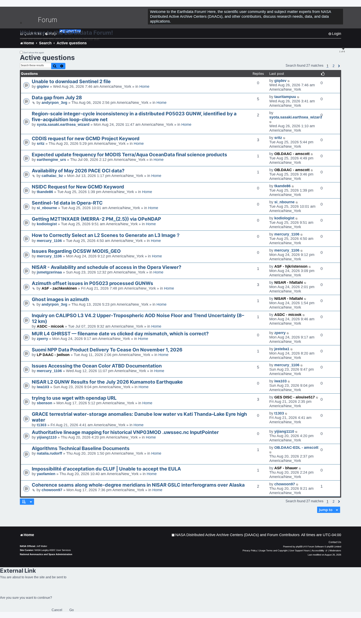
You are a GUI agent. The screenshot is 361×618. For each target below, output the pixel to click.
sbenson (44, 403)
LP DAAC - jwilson (53, 355)
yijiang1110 (47, 437)
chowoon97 (52, 490)
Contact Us (335, 542)
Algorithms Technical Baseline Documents (81, 448)
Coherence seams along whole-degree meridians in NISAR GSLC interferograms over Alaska (138, 485)
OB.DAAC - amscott (292, 154)
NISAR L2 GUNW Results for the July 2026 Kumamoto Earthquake (107, 382)
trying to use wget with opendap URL (74, 398)
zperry (42, 339)
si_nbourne (47, 208)
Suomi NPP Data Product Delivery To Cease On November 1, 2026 (107, 350)
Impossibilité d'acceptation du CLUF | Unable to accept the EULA (106, 469)
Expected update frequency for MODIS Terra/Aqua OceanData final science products (129, 155)
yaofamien (46, 474)
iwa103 (43, 387)
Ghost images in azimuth (60, 299)
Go (71, 610)
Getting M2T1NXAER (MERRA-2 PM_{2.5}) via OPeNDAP (96, 219)
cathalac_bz (52, 176)
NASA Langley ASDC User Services (52, 550)
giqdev (43, 86)
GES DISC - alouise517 (294, 397)
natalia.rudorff (49, 453)
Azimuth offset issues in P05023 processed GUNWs (92, 283)
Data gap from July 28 (57, 97)
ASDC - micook (50, 326)
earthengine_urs (51, 160)
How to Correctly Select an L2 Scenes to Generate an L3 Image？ (106, 235)
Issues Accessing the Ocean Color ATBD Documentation (97, 366)
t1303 (41, 425)
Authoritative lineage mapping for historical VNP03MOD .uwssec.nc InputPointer (125, 432)
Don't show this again (33, 52)
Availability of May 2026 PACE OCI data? (78, 171)
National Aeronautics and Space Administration (46, 554)
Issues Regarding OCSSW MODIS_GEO (76, 251)
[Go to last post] (288, 81)
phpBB (299, 546)
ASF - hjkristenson (291, 266)
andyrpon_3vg (54, 102)
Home (144, 86)
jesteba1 (281, 349)
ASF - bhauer (286, 468)
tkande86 (45, 192)
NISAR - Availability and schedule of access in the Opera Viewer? (106, 267)
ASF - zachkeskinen (59, 288)
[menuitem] (236, 535)
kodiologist (47, 224)
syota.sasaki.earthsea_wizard (63, 124)
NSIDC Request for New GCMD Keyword (78, 187)
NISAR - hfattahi (288, 282)
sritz (40, 143)
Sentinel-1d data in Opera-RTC (67, 203)
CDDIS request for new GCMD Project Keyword (86, 138)
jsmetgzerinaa (49, 272)
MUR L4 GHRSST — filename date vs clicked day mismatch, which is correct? (120, 334)
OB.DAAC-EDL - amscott (296, 447)
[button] (333, 66)
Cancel (57, 610)
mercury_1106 (49, 241)
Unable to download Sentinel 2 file (71, 81)
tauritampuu (285, 97)
